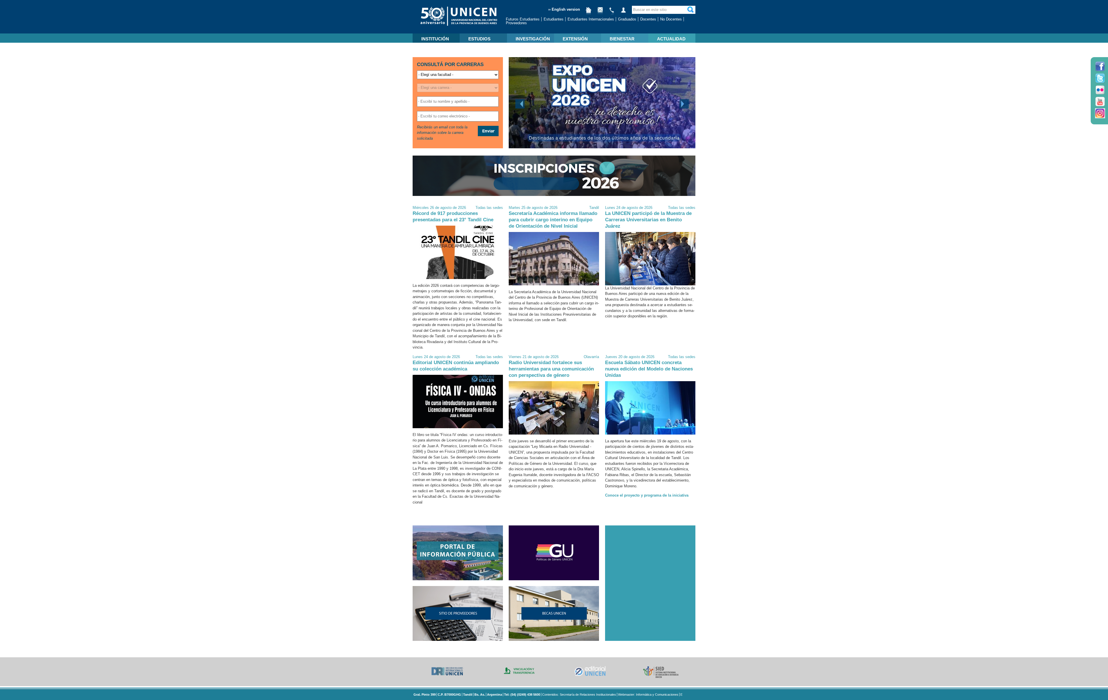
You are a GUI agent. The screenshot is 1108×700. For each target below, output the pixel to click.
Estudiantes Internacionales (591, 19)
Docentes (648, 19)
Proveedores (516, 23)
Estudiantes (554, 19)
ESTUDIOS (479, 38)
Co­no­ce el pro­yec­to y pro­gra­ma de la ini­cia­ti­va (646, 495)
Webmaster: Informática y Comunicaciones (648, 694)
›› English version (564, 9)
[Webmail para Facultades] (600, 12)
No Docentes (671, 19)
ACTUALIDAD (671, 38)
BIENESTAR (622, 38)
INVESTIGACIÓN (533, 38)
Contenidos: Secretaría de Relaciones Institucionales (579, 694)
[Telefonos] (612, 12)
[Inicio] (589, 12)
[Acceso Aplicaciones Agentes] (623, 12)
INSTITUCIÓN (435, 38)
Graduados (627, 19)
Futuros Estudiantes (523, 19)
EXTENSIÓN (575, 38)
